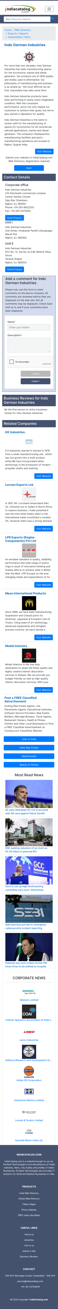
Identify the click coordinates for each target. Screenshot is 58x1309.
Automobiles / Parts (19, 37)
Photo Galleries (29, 1210)
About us (29, 1234)
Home (8, 29)
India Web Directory (29, 1193)
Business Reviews (29, 1256)
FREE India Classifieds (29, 1215)
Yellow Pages (29, 1204)
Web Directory (23, 29)
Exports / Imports (18, 33)
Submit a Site (29, 1251)
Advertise (29, 1240)
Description (15, 335)
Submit (36, 381)
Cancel (36, 373)
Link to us (29, 1245)
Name (11, 321)
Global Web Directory (29, 1198)
